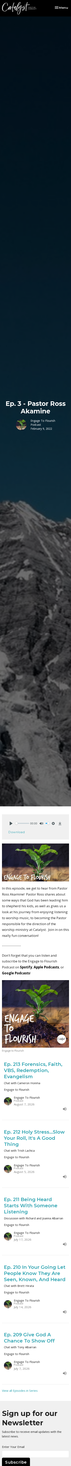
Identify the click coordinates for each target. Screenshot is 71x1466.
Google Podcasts (16, 973)
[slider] (22, 823)
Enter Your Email (13, 1447)
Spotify (26, 967)
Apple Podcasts (46, 967)
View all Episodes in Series (20, 1391)
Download (16, 832)
